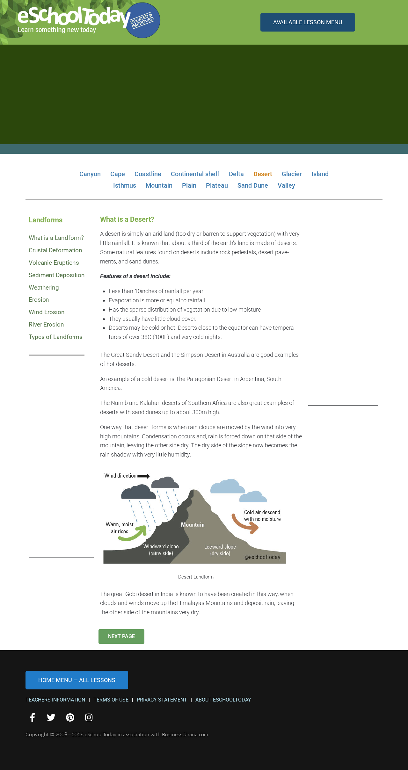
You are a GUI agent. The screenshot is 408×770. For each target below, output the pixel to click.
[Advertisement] (204, 97)
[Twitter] (51, 717)
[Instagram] (89, 717)
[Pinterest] (70, 717)
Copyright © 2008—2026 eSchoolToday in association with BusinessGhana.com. (117, 734)
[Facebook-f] (32, 717)
